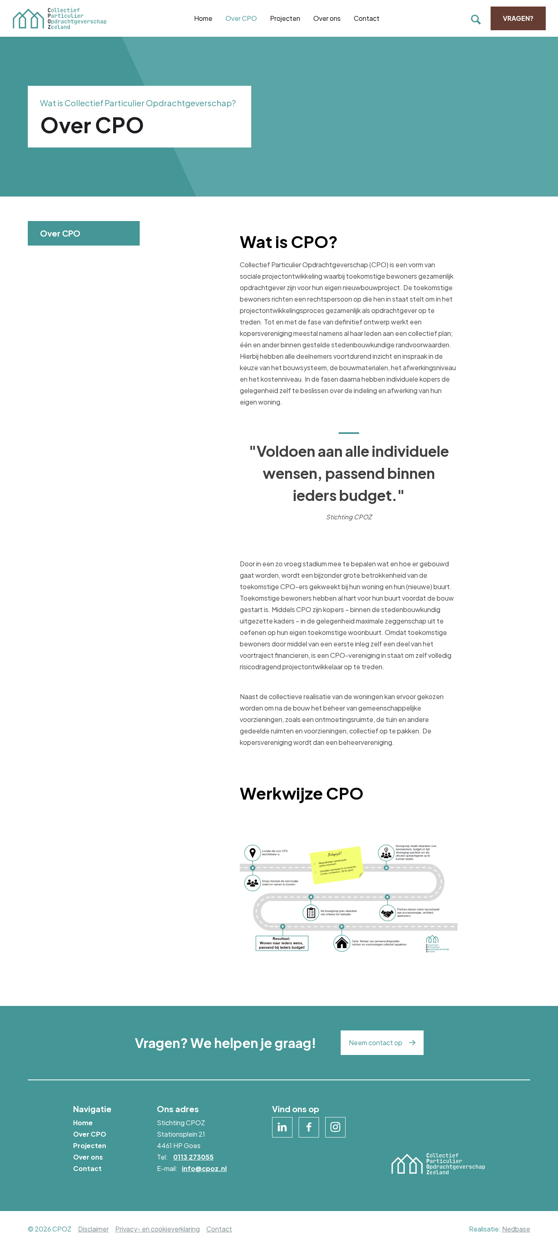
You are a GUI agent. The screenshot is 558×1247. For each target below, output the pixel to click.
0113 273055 (193, 1157)
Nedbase (516, 1229)
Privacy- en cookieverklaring (157, 1229)
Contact (366, 18)
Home (203, 18)
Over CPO (241, 18)
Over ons (327, 18)
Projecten (285, 18)
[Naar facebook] (309, 1127)
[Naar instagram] (335, 1127)
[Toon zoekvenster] (475, 18)
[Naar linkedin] (282, 1127)
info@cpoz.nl (204, 1168)
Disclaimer (93, 1229)
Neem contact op (375, 1042)
